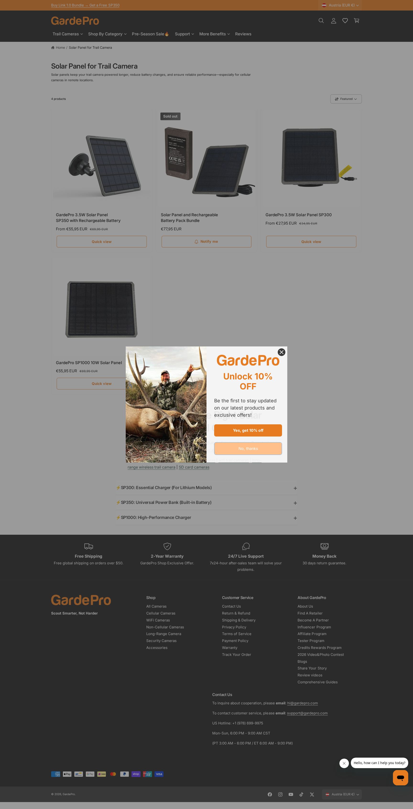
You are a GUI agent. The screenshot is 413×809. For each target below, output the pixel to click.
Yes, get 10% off (248, 430)
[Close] (281, 352)
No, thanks (248, 448)
